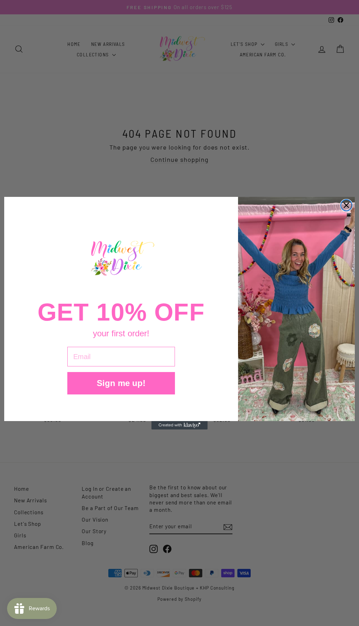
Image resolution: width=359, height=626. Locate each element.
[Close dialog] (346, 205)
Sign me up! (121, 383)
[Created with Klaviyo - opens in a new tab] (179, 425)
